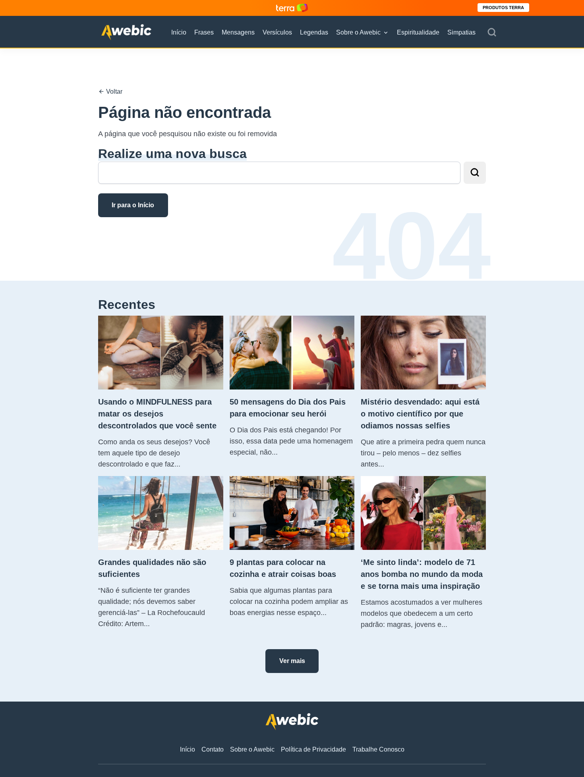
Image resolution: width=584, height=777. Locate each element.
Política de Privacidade (313, 749)
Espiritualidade (418, 32)
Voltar (113, 91)
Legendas (314, 32)
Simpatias (461, 32)
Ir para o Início (133, 205)
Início (178, 32)
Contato (212, 749)
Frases (204, 32)
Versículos (277, 32)
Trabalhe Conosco (378, 749)
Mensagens (238, 32)
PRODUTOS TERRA (503, 7)
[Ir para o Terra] (292, 7)
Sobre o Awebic (358, 32)
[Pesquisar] (492, 32)
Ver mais (292, 660)
